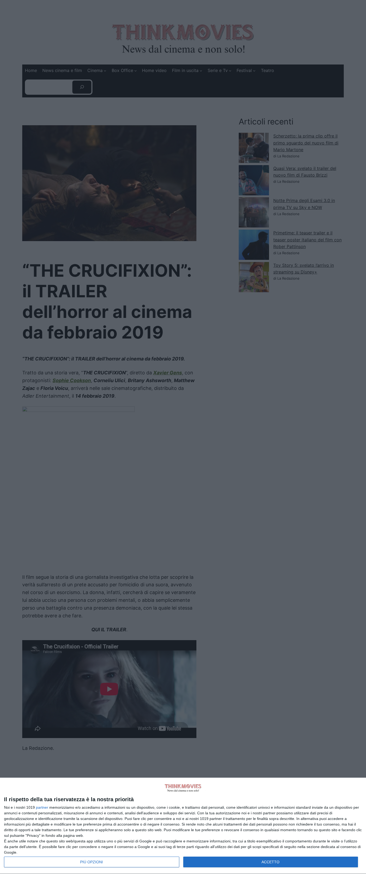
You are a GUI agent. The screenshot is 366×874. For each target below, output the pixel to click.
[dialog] (183, 826)
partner (42, 807)
